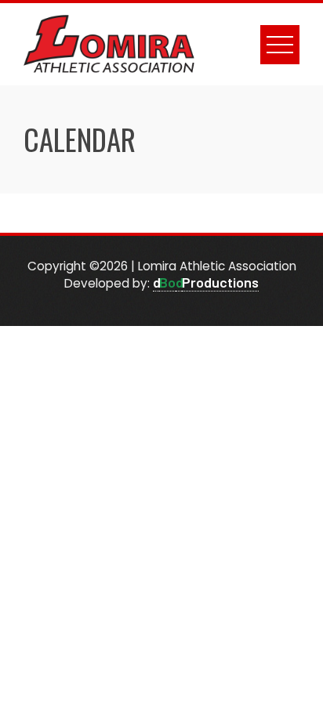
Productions (220, 282)
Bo (167, 282)
